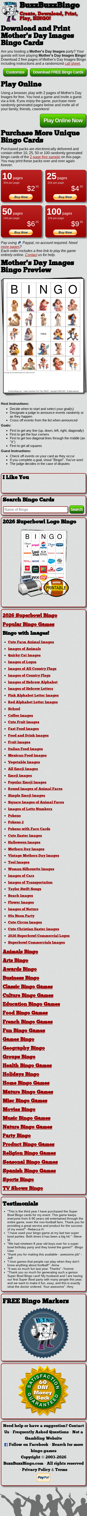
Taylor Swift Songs (24, 889)
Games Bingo (18, 1039)
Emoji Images (20, 776)
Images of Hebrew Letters (30, 689)
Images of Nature (23, 909)
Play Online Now (63, 120)
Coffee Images (20, 716)
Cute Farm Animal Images (31, 642)
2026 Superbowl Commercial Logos (39, 936)
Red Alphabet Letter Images (33, 702)
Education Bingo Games (31, 1004)
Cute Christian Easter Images (33, 929)
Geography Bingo (24, 1048)
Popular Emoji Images (27, 782)
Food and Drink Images (28, 736)
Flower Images (21, 902)
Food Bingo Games (25, 1013)
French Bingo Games (28, 1022)
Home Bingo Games (26, 1083)
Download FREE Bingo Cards (58, 72)
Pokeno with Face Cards (29, 829)
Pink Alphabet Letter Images (33, 695)
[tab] (43, 616)
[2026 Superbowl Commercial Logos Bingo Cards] (43, 596)
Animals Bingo (20, 952)
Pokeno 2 (16, 822)
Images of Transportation (30, 882)
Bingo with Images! (26, 633)
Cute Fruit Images (23, 722)
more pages (10, 247)
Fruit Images (19, 742)
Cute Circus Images (25, 922)
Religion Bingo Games (29, 1153)
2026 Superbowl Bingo (30, 615)
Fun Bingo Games (24, 1030)
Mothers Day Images (26, 849)
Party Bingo (17, 1136)
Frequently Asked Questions (41, 1432)
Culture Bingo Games (28, 995)
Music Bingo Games (26, 1118)
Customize (15, 72)
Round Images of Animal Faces (35, 789)
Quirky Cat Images (24, 655)
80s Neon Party (21, 916)
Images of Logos (22, 662)
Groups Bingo (19, 1057)
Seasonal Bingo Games (30, 1162)
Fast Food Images (23, 729)
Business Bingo (21, 978)
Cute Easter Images (25, 836)
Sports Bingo (18, 1179)
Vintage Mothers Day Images (33, 856)
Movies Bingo (19, 1109)
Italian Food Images (25, 749)
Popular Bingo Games (28, 624)
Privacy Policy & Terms (44, 1470)
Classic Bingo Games (28, 987)
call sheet (72, 63)
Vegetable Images (24, 762)
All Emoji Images (23, 769)
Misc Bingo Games (25, 1101)
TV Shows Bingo (23, 1188)
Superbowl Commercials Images (36, 943)
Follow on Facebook (28, 1445)
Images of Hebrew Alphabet (33, 682)
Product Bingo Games (28, 1144)
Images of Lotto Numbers (30, 809)
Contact (31, 255)
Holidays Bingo (21, 1074)
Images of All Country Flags (32, 669)
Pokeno (14, 816)
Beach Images (20, 896)
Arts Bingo (15, 960)
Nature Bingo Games (27, 1127)
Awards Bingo (20, 969)
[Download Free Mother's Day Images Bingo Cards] (43, 335)
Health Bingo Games (27, 1065)
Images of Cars (21, 876)
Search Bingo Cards (28, 500)
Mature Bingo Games (28, 1092)
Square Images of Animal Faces (36, 802)
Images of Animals (24, 649)
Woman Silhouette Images (31, 869)
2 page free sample (45, 157)
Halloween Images (24, 842)
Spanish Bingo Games (29, 1171)
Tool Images (18, 862)
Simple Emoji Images (26, 796)
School (14, 709)
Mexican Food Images (27, 755)
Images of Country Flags (29, 675)
